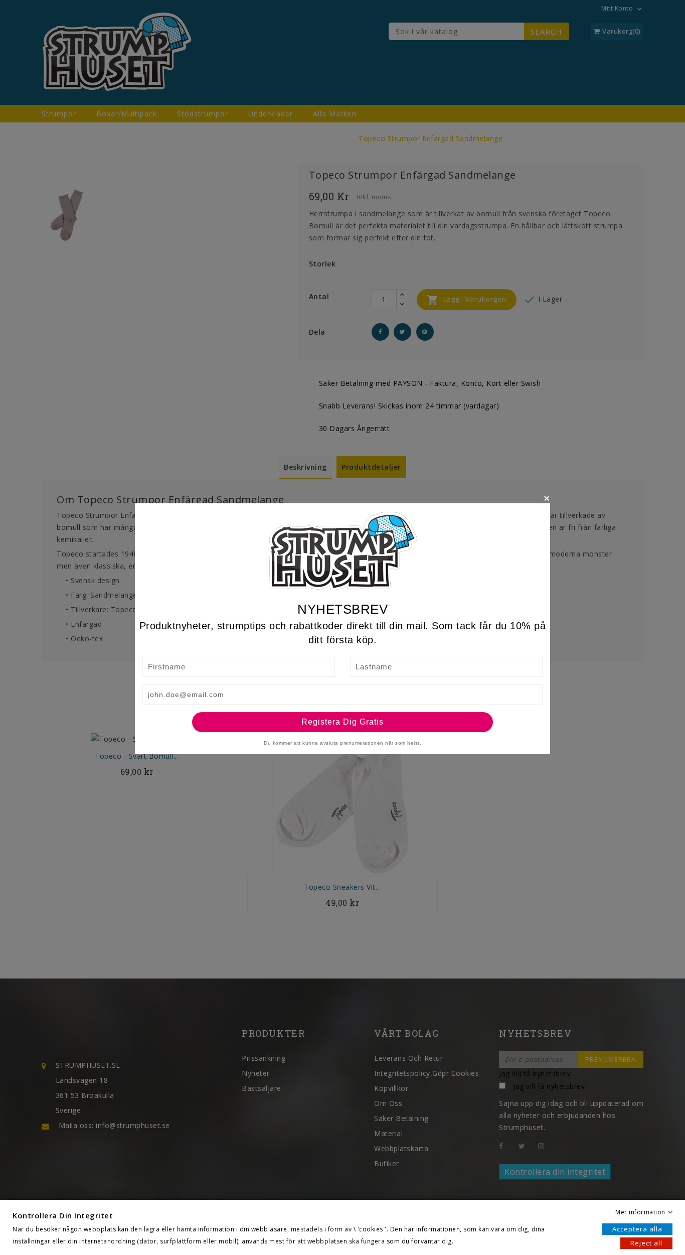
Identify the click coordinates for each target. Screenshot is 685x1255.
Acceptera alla (637, 1228)
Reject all (646, 1242)
